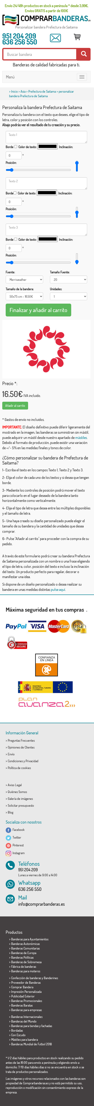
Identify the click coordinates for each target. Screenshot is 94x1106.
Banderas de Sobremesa (26, 962)
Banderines (51, 978)
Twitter (16, 837)
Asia (23, 91)
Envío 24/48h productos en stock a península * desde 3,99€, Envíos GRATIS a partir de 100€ (46, 8)
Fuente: (10, 272)
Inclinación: (66, 147)
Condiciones (15, 761)
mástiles (81, 437)
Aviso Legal (15, 785)
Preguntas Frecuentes (21, 740)
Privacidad (32, 761)
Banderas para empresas (26, 1010)
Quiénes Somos (17, 792)
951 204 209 (19, 35)
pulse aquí (58, 589)
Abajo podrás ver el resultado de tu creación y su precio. (41, 125)
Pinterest (17, 845)
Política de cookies (19, 768)
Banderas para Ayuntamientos (29, 939)
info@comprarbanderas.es (41, 904)
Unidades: (56, 289)
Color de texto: (27, 147)
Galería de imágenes (20, 799)
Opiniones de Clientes (21, 747)
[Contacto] (55, 38)
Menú (10, 76)
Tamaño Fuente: (60, 272)
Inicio (14, 91)
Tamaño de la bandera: (20, 289)
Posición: (11, 162)
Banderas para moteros (25, 971)
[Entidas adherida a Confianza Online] (46, 665)
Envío (11, 754)
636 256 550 (19, 41)
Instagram (18, 853)
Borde (9, 147)
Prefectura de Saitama (42, 91)
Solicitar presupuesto (21, 805)
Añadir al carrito (15, 405)
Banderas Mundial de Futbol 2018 (31, 1044)
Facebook (18, 830)
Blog (10, 812)
